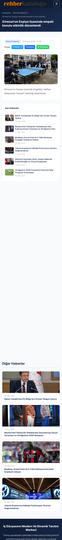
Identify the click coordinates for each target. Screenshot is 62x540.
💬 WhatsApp (42, 47)
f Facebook (30, 47)
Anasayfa (6, 13)
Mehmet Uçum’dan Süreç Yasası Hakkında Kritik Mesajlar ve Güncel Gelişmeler (33, 160)
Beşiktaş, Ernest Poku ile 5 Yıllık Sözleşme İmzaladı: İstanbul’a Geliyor (33, 138)
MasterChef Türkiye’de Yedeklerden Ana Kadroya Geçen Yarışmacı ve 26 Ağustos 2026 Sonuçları (35, 129)
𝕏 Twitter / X (17, 47)
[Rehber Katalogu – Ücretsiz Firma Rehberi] (25, 3)
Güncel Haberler (20, 13)
